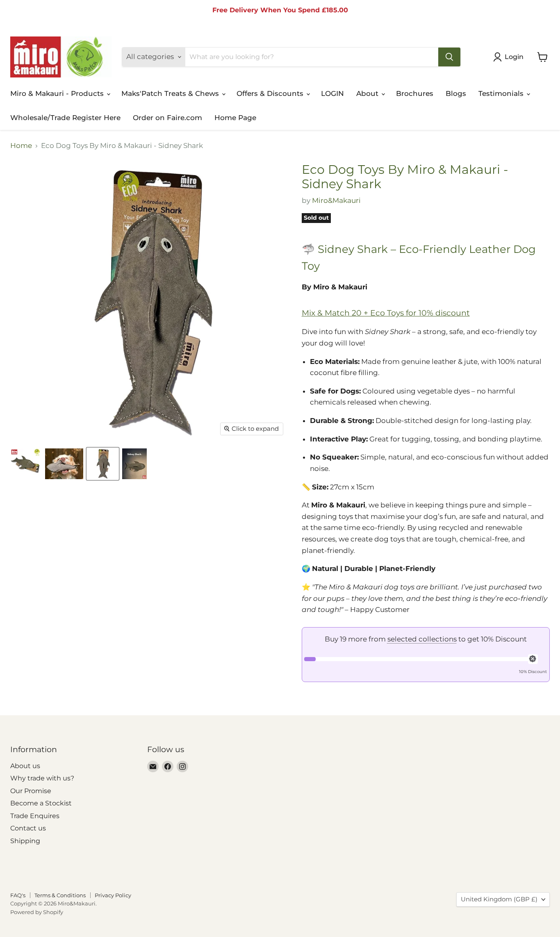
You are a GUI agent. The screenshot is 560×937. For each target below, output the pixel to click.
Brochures (414, 93)
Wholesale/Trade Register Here (65, 118)
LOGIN (332, 93)
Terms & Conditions (60, 895)
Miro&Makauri (336, 200)
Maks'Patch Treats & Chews (171, 93)
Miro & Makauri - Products (58, 93)
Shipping (25, 841)
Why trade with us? (42, 778)
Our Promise (30, 791)
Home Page (235, 118)
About (368, 93)
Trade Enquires (34, 816)
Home (21, 146)
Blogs (456, 93)
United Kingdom (499, 899)
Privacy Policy (113, 895)
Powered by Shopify (36, 912)
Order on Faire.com (167, 118)
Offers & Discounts (271, 93)
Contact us (28, 828)
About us (25, 766)
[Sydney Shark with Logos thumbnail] (25, 464)
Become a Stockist (41, 803)
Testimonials (502, 93)
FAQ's (17, 895)
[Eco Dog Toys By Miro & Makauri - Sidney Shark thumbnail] (64, 464)
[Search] (449, 57)
